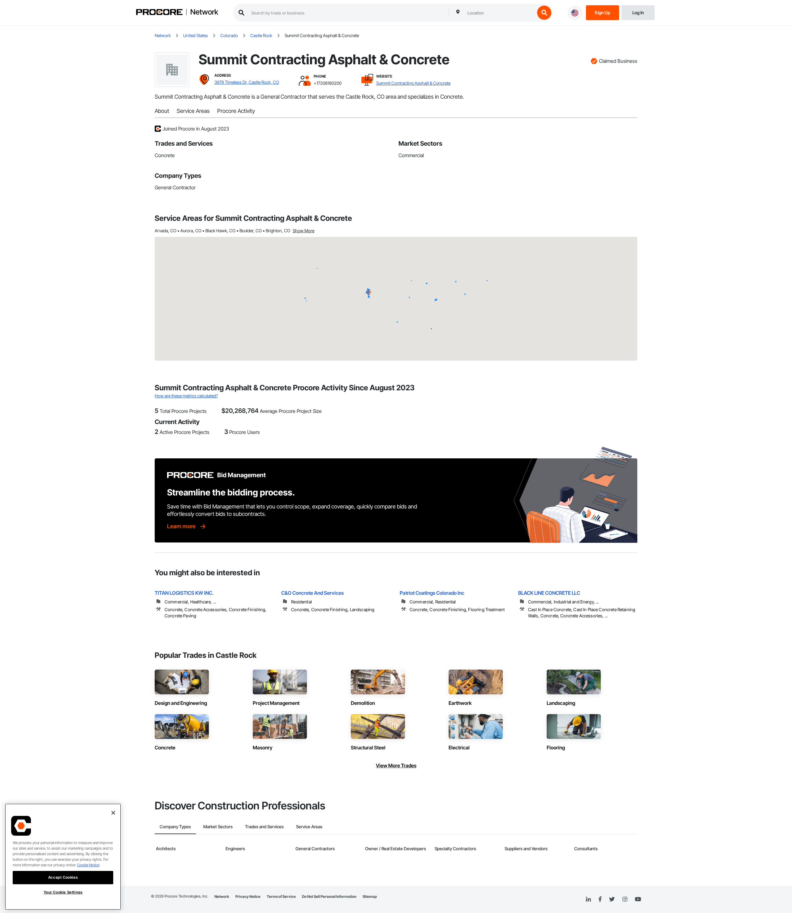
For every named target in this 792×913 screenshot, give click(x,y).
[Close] (113, 813)
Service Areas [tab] (309, 826)
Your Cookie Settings (63, 892)
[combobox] (500, 13)
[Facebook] (600, 899)
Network (204, 12)
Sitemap (370, 896)
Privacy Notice (247, 896)
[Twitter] (612, 899)
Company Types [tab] (175, 826)
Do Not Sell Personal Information (329, 896)
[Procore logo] (159, 13)
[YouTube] (638, 899)
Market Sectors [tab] (218, 826)
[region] (63, 857)
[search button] (544, 13)
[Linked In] (588, 899)
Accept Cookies (63, 877)
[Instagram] (624, 899)
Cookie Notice (88, 865)
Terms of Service (281, 896)
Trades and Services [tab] (264, 826)
